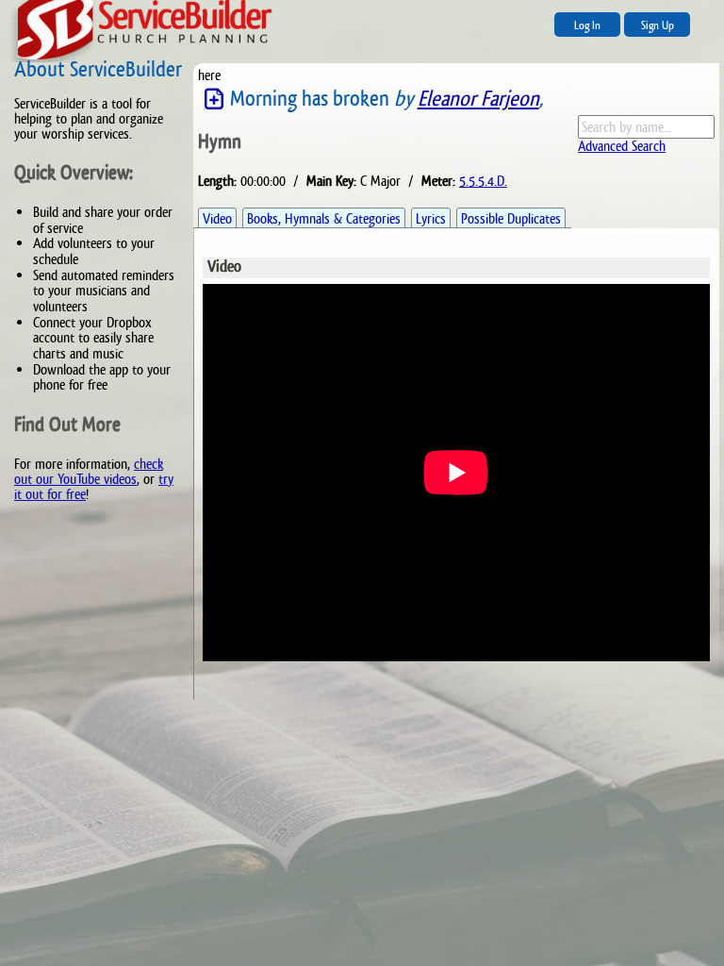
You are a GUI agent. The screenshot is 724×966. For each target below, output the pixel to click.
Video (217, 218)
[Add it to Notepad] (214, 99)
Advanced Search (622, 146)
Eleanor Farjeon (478, 98)
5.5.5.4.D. (483, 181)
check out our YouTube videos (88, 471)
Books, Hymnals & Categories (324, 218)
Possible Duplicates (511, 218)
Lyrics (431, 218)
